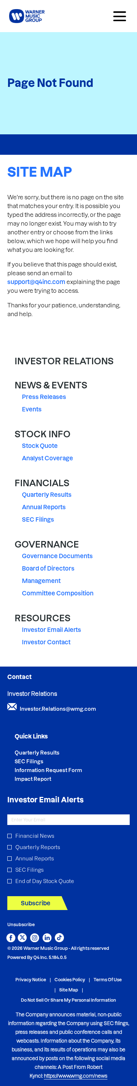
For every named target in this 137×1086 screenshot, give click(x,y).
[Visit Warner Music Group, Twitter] (22, 940)
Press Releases (44, 397)
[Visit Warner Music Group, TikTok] (59, 940)
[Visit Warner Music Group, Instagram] (34, 940)
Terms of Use (108, 980)
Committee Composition (58, 593)
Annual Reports (44, 507)
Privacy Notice (30, 980)
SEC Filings (38, 519)
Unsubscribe (21, 924)
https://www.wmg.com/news (75, 1075)
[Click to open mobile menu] (119, 16)
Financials (42, 483)
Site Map (68, 990)
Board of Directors (48, 568)
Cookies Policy (69, 980)
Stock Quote (40, 445)
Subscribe (35, 903)
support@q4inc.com (36, 282)
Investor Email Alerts (51, 629)
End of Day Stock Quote (44, 881)
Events (32, 409)
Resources (43, 618)
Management (41, 580)
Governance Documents (57, 556)
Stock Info (43, 434)
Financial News (34, 836)
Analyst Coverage (47, 458)
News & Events (51, 385)
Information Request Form (58, 770)
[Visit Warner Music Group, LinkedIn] (47, 940)
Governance (47, 544)
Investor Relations (64, 361)
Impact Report (43, 779)
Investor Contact (46, 642)
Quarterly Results (47, 494)
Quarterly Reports (37, 847)
